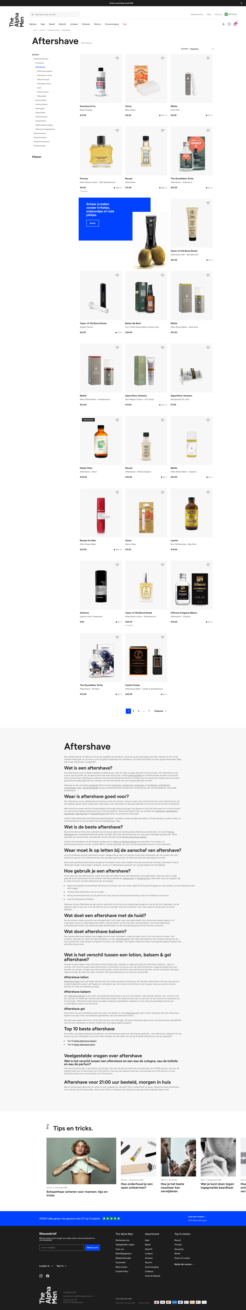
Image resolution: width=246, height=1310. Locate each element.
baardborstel (82, 814)
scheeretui (117, 785)
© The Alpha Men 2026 (124, 1299)
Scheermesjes (39, 146)
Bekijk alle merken (183, 1264)
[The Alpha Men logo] (16, 20)
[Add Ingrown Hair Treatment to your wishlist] (117, 565)
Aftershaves (66, 30)
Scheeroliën (40, 113)
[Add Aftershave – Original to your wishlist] (208, 565)
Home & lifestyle (152, 1276)
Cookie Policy (122, 1271)
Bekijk (93, 223)
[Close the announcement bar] (241, 3)
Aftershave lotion (44, 84)
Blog (47, 1126)
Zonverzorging (152, 1267)
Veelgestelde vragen (125, 1245)
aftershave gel (132, 1013)
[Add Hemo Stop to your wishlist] (162, 492)
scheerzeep (139, 785)
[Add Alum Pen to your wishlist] (208, 58)
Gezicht (163, 1180)
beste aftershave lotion (84, 1045)
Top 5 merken (182, 1233)
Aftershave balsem (45, 71)
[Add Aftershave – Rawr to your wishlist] (117, 420)
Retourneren (121, 1267)
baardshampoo (98, 814)
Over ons (120, 1249)
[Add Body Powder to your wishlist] (117, 58)
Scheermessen (40, 133)
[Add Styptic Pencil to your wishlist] (117, 275)
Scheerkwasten (40, 137)
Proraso (178, 1245)
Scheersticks (41, 121)
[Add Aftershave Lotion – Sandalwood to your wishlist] (162, 565)
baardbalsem (171, 811)
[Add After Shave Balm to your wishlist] (117, 492)
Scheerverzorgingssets (45, 129)
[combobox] (54, 14)
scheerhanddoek (90, 788)
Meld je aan (92, 1247)
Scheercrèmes (42, 104)
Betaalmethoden (123, 1258)
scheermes (128, 785)
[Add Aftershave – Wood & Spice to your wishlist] (162, 420)
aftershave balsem (76, 996)
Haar (147, 1240)
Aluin (39, 88)
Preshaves (40, 63)
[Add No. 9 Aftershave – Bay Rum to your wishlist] (208, 492)
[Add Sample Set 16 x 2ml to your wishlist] (208, 348)
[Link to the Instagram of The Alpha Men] (40, 1276)
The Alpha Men (124, 1233)
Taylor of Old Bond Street (125, 842)
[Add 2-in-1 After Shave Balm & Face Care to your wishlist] (162, 275)
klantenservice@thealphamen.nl (78, 1296)
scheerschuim (143, 878)
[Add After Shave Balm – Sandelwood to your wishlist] (117, 348)
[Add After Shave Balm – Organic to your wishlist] (208, 420)
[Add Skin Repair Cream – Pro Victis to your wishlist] (162, 348)
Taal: (59, 1266)
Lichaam (149, 1254)
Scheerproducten (53, 30)
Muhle (177, 1254)
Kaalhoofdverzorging (44, 125)
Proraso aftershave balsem (134, 837)
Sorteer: (185, 49)
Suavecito (179, 1249)
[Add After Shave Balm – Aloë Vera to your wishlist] (208, 275)
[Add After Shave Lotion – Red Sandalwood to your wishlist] (117, 130)
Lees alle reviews (196, 1217)
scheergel (152, 785)
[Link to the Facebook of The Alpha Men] (47, 1276)
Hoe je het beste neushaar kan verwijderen (172, 1187)
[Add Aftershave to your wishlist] (162, 130)
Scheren (42, 30)
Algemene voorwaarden (125, 1303)
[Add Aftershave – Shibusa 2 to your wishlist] (208, 130)
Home (35, 30)
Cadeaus (149, 1271)
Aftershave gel (43, 79)
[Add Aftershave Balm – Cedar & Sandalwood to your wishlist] (162, 637)
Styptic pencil (43, 92)
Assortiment (152, 1233)
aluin (79, 788)
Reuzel (177, 1240)
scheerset (93, 785)
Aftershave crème (44, 75)
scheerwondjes (134, 775)
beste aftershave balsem (85, 1041)
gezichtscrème (123, 939)
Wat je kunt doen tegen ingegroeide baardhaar (217, 1185)
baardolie (160, 811)
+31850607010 (70, 1292)
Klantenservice (122, 1240)
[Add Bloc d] (162, 58)
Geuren (148, 1262)
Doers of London (182, 1258)
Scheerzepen (41, 100)
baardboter (69, 814)
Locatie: (43, 1266)
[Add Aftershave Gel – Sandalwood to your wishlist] (208, 203)
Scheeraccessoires (41, 142)
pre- (104, 788)
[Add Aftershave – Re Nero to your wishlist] (117, 637)
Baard (203, 1180)
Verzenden (121, 1262)
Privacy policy (144, 1303)
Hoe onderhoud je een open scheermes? (137, 1185)
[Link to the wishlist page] (229, 24)
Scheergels (40, 108)
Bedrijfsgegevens (124, 1254)
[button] (52, 54)
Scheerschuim (41, 117)
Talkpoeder (41, 96)
